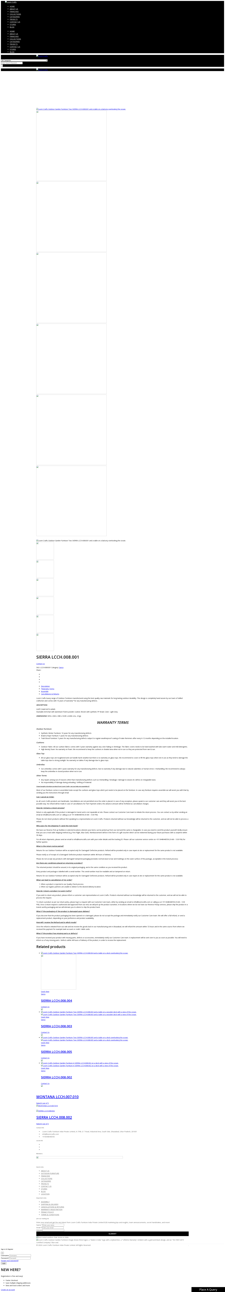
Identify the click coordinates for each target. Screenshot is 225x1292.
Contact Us (40, 664)
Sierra (61, 667)
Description (45, 686)
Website (39, 1230)
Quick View (45, 991)
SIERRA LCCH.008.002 (56, 1077)
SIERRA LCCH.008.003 (56, 1026)
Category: (55, 667)
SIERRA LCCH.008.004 (56, 1000)
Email (39, 1227)
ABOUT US (14, 9)
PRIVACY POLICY (47, 1212)
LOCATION (45, 1194)
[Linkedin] (41, 1149)
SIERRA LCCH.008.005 (56, 1052)
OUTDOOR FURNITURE (50, 1173)
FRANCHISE (14, 11)
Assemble (44, 691)
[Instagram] (41, 1147)
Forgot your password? (10, 1261)
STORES (13, 24)
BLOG (12, 27)
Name (39, 1225)
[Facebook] (41, 1144)
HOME (12, 6)
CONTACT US (15, 22)
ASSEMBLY (45, 1202)
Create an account (8, 1290)
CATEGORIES (15, 17)
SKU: (38, 667)
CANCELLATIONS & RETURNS (52, 1207)
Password (4, 1258)
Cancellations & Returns (50, 694)
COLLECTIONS (15, 14)
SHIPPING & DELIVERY (49, 1204)
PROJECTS (14, 19)
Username (5, 1255)
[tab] (115, 686)
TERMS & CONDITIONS (50, 1215)
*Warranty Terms (47, 689)
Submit (112, 1234)
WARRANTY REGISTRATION (51, 1209)
